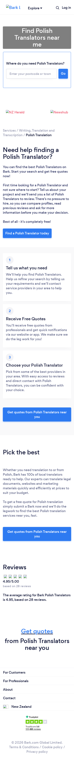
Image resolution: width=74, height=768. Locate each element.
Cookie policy (52, 747)
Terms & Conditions (24, 747)
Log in (66, 7)
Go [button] (63, 73)
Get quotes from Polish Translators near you (37, 414)
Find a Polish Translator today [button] (27, 233)
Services (9, 130)
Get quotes (37, 631)
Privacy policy (37, 751)
